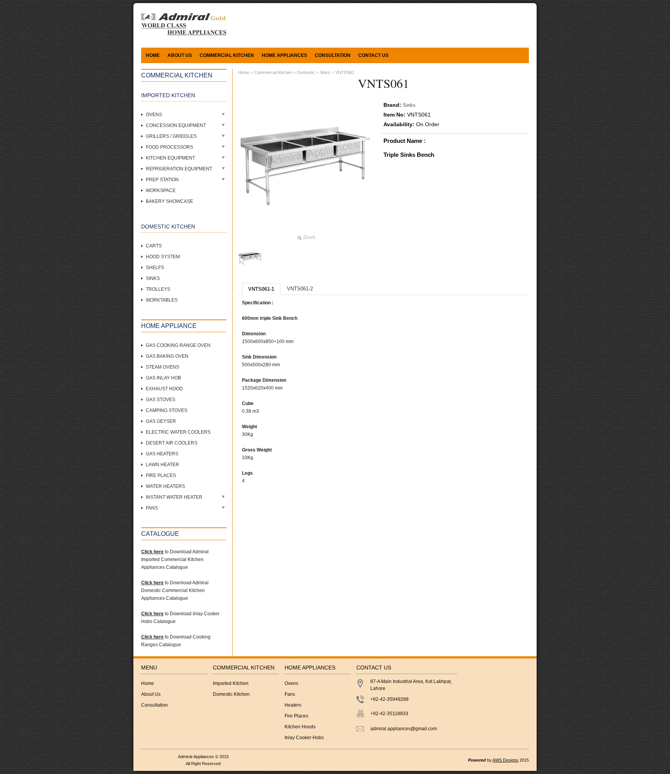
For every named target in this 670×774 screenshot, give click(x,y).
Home (153, 55)
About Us (180, 55)
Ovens (154, 114)
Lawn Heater (162, 464)
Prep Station (162, 179)
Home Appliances (284, 55)
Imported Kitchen (231, 683)
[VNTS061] (250, 259)
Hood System (163, 256)
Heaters (293, 705)
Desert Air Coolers (171, 443)
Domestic (306, 72)
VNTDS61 (344, 72)
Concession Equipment (176, 125)
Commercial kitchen (227, 55)
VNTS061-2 (300, 289)
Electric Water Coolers (178, 432)
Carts (154, 246)
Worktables (162, 300)
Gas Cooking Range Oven (178, 345)
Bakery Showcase (169, 201)
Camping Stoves (166, 410)
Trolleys (158, 289)
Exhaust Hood (164, 388)
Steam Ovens (162, 367)
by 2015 (498, 760)
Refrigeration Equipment (179, 169)
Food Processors (169, 147)
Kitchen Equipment (170, 158)
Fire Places (161, 475)
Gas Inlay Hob (163, 378)
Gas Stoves (160, 399)
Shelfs (155, 267)
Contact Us (373, 55)
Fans (152, 508)
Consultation (333, 55)
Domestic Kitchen (231, 694)
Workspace (161, 190)
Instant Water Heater (174, 497)
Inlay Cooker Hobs (304, 737)
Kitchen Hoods (300, 726)
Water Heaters (165, 486)
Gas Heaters (162, 454)
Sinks (153, 278)
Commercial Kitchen (273, 72)
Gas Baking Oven (167, 356)
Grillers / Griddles (171, 136)
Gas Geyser (161, 421)
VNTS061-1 (261, 289)
